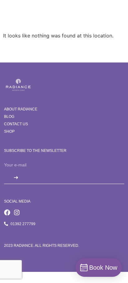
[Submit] (16, 177)
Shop (9, 131)
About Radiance (20, 109)
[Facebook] (7, 212)
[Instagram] (17, 212)
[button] (114, 17)
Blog (9, 116)
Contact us (16, 124)
